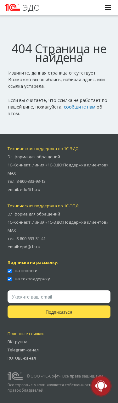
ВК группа (17, 341)
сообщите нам (79, 107)
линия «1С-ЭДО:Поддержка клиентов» (70, 165)
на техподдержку (32, 279)
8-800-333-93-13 (31, 181)
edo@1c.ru (30, 189)
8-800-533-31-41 (31, 238)
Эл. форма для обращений (34, 157)
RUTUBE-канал (22, 358)
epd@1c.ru (30, 246)
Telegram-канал (23, 350)
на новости (25, 270)
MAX (12, 173)
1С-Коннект (19, 165)
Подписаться (59, 312)
